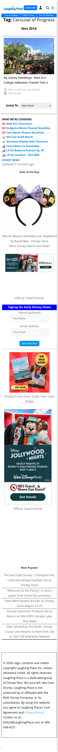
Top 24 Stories (46, 15)
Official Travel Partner (29, 298)
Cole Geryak (14, 93)
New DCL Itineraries (19, 123)
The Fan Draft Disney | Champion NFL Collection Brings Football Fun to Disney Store (29, 580)
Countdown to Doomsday (22, 146)
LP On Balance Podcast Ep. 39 (25, 150)
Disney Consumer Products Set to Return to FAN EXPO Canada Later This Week (29, 616)
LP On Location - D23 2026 (22, 155)
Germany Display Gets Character (27, 141)
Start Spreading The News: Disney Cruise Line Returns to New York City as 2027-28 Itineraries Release (29, 631)
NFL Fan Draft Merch (19, 137)
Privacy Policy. (34, 712)
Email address (29, 326)
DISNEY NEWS (10, 160)
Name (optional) (29, 312)
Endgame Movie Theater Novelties (28, 128)
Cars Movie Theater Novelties (25, 132)
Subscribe (30, 7)
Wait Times (28, 15)
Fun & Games (11, 15)
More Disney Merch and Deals (29, 246)
